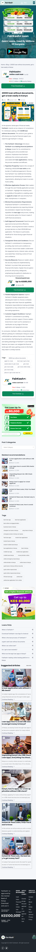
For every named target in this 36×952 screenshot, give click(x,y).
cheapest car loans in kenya (11, 530)
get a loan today (8, 369)
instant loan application (21, 537)
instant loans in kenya (9, 541)
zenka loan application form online (13, 580)
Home (3, 64)
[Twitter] (6, 948)
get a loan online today (24, 367)
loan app (17, 212)
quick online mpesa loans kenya (12, 573)
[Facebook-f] (2, 948)
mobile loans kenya (9, 555)
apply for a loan (12, 196)
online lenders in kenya (10, 562)
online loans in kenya (25, 562)
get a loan (26, 364)
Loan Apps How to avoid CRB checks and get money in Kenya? (16, 722)
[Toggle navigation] (34, 2)
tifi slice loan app (8, 576)
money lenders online (23, 555)
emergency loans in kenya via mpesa (13, 534)
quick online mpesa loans (10, 569)
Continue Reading (7, 699)
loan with (23, 168)
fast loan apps (7, 537)
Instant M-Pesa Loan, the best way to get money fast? (16, 857)
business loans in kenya (10, 527)
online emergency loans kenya (12, 559)
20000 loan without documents (17, 358)
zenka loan (19, 576)
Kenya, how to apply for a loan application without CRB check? (16, 790)
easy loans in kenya (27, 530)
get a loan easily (8, 367)
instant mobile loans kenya (11, 544)
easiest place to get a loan (11, 364)
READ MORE (28, 665)
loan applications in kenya (10, 548)
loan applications (21, 160)
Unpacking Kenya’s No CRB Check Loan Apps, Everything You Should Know (16, 757)
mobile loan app (8, 551)
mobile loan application (22, 551)
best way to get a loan (23, 361)
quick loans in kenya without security (13, 566)
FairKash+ (5, 128)
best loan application (20, 519)
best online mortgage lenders (11, 523)
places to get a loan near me (12, 372)
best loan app (7, 519)
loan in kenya (24, 548)
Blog (7, 64)
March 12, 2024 (15, 462)
